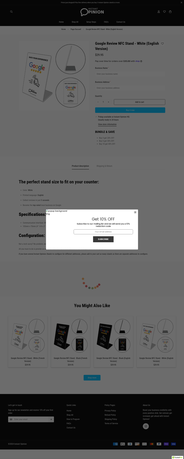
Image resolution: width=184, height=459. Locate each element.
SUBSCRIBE (103, 239)
